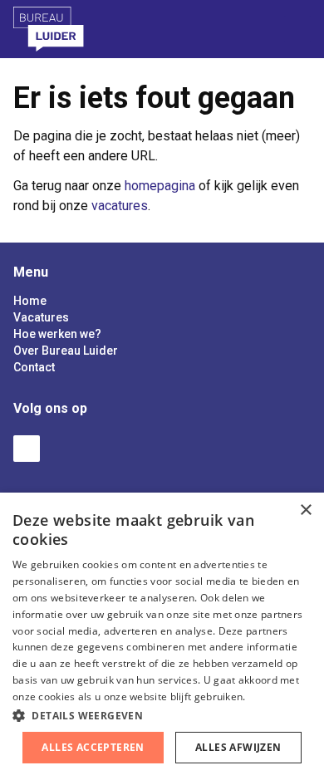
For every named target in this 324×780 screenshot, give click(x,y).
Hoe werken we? (57, 334)
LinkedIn (26, 448)
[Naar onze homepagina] (70, 29)
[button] (162, 715)
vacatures (119, 205)
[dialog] (162, 636)
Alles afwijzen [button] (238, 747)
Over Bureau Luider (65, 350)
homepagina (160, 186)
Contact (34, 367)
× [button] (305, 510)
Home (30, 300)
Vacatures (41, 317)
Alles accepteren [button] (93, 747)
